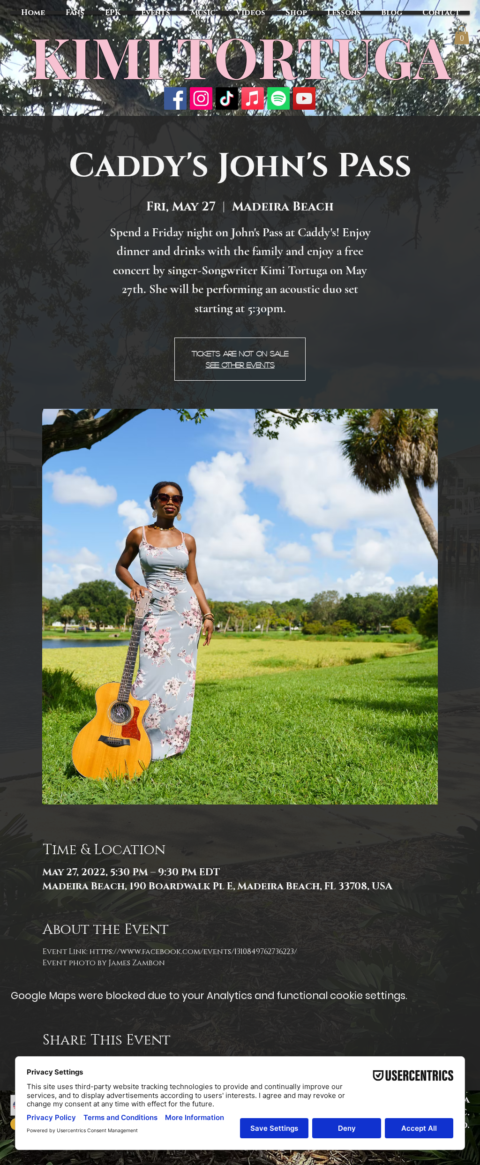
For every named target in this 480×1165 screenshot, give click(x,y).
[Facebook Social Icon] (175, 98)
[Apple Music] (252, 98)
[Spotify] (278, 98)
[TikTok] (227, 98)
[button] (462, 35)
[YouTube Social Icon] (304, 98)
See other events (240, 364)
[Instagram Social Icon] (201, 98)
